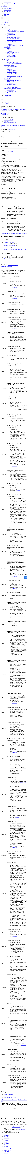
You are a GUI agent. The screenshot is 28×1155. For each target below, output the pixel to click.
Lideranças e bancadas (12, 62)
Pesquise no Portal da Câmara (8, 106)
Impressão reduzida (8, 120)
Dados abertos (10, 92)
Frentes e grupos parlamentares (14, 63)
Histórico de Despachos (9, 245)
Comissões (9, 69)
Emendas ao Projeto (9, 242)
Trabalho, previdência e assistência (15, 45)
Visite (8, 58)
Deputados (6, 59)
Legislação (9, 74)
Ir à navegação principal (9, 3)
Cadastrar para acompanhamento (9, 125)
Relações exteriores (11, 41)
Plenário (9, 67)
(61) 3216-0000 (22, 1129)
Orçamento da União (12, 73)
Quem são (9, 60)
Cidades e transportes (12, 30)
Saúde (8, 42)
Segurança (9, 44)
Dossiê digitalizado (8, 258)
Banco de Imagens (11, 84)
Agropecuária (10, 29)
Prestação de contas (11, 91)
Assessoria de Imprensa (12, 85)
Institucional (7, 47)
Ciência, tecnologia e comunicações (15, 31)
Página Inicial (4, 109)
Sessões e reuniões (11, 70)
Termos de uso (7, 1150)
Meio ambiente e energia (13, 38)
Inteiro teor (12, 130)
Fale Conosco (7, 11)
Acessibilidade (7, 10)
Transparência (10, 90)
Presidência (9, 51)
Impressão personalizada (10, 122)
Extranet (6, 1153)
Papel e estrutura (11, 55)
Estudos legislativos (11, 72)
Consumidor (10, 33)
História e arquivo (11, 56)
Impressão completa (8, 121)
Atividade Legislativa (9, 65)
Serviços (9, 49)
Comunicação (7, 79)
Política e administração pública (14, 40)
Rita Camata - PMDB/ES (7, 151)
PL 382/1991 (5, 114)
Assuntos (6, 27)
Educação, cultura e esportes (14, 37)
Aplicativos (6, 1151)
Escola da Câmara (11, 54)
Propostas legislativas (12, 66)
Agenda (9, 48)
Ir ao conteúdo (7, 2)
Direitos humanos (11, 34)
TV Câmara (10, 83)
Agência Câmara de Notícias (14, 80)
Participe (9, 77)
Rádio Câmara (10, 81)
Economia (9, 35)
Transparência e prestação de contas (12, 88)
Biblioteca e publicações (13, 52)
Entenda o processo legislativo (14, 76)
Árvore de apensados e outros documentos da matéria (14, 233)
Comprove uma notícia (12, 87)
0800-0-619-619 (16, 1127)
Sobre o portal (7, 1149)
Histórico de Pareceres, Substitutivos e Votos (15, 249)
